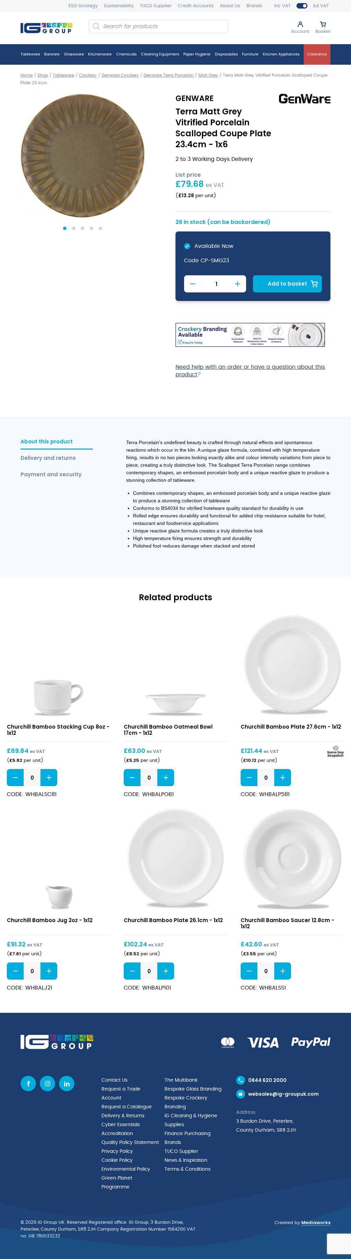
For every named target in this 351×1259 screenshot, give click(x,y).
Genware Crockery (120, 75)
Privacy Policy (117, 1151)
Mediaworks (315, 1222)
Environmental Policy (125, 1169)
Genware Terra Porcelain (169, 75)
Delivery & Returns (122, 1115)
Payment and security (51, 474)
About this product (47, 442)
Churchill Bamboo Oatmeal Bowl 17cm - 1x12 (168, 729)
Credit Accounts (196, 6)
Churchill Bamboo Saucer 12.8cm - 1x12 (287, 923)
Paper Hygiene (196, 54)
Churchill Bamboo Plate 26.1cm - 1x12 (173, 920)
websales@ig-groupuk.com (283, 1094)
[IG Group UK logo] (46, 28)
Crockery (88, 75)
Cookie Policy (117, 1160)
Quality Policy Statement (130, 1142)
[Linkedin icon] (66, 1083)
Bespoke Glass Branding (193, 1089)
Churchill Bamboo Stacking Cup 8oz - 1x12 (58, 729)
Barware (52, 54)
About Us (230, 6)
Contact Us (114, 1080)
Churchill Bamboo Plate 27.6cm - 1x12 (291, 726)
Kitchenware (100, 54)
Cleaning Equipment (160, 54)
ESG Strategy (83, 6)
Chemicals (126, 54)
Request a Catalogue (126, 1107)
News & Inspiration (186, 1160)
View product (58, 666)
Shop (42, 75)
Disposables (226, 54)
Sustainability (119, 6)
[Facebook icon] (28, 1083)
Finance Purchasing (187, 1133)
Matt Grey (208, 75)
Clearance (317, 54)
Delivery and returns (48, 458)
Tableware (30, 54)
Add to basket (287, 283)
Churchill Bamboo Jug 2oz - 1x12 (50, 920)
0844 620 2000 (267, 1080)
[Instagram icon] (47, 1083)
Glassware (74, 54)
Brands (254, 6)
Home (27, 75)
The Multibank (181, 1080)
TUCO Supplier (156, 6)
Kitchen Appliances (281, 54)
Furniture (250, 54)
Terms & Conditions (187, 1169)
